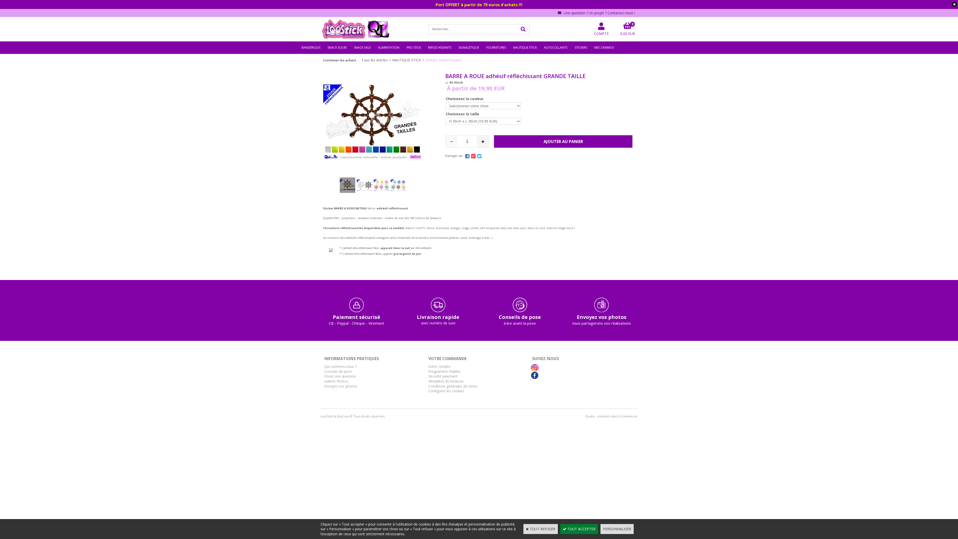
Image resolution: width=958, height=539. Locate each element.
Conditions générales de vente (452, 386)
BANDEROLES (311, 47)
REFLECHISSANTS (439, 47)
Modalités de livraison (446, 381)
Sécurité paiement (443, 376)
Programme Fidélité (444, 371)
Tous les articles (374, 60)
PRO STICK (414, 47)
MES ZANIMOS (604, 47)
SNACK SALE (362, 47)
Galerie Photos (336, 381)
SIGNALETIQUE (469, 47)
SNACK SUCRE (337, 47)
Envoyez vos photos (340, 386)
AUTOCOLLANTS (555, 47)
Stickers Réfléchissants (443, 60)
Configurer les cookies (446, 391)
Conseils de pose (338, 371)
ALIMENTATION (388, 47)
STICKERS (581, 47)
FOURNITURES (496, 47)
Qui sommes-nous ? (340, 366)
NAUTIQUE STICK (525, 47)
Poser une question (340, 376)
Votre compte (439, 366)
